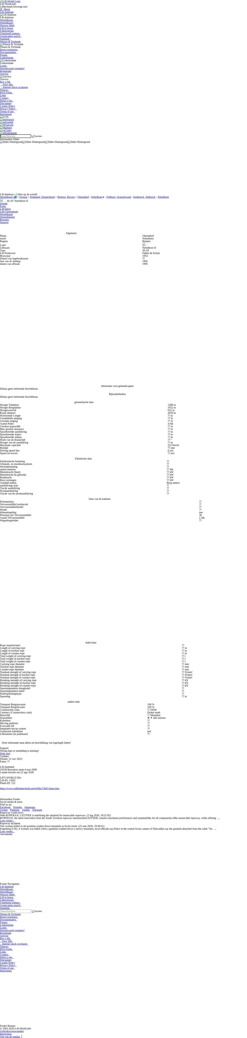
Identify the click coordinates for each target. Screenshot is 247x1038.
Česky (8, 130)
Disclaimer (5, 103)
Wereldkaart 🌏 (8, 197)
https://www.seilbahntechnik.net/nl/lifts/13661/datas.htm (29, 788)
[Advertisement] (101, 169)
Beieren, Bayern (66, 197)
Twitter (3, 809)
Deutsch (9, 119)
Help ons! (5, 753)
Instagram (30, 807)
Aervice (4, 73)
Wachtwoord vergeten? (12, 68)
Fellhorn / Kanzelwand (119, 197)
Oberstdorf (83, 197)
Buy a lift (5, 938)
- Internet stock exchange (14, 87)
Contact (5, 98)
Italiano (8, 127)
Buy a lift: (5, 81)
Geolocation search (11, 36)
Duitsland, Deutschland (42, 197)
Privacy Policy (8, 108)
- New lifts (7, 84)
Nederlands (11, 133)
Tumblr (25, 809)
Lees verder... (7, 820)
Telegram (37, 809)
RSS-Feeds (6, 92)
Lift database (7, 12)
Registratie (5, 71)
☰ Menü (5, 9)
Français (8, 124)
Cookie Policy (7, 106)
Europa (23, 197)
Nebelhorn (96, 197)
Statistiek (5, 38)
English (9, 122)
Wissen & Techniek (10, 41)
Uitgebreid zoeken (10, 33)
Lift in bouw (6, 28)
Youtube (17, 807)
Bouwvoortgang (9, 49)
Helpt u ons (7, 100)
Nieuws (5, 90)
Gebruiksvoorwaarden (12, 1031)
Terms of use (7, 111)
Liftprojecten (7, 30)
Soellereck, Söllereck (144, 197)
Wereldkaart (7, 20)
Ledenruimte (6, 57)
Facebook (5, 807)
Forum (4, 55)
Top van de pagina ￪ (11, 1036)
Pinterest (14, 809)
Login (4, 65)
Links (3, 95)
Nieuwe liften (7, 25)
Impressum (6, 114)
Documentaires (8, 52)
